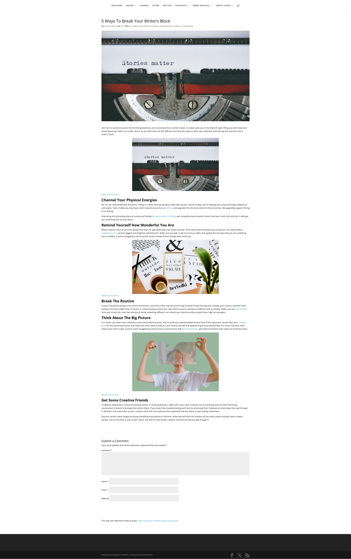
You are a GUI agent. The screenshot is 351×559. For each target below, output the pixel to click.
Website (105, 498)
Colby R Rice (109, 26)
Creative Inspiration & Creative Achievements (151, 26)
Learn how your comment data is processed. (158, 520)
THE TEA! (167, 6)
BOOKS (129, 6)
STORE (155, 6)
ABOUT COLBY (223, 6)
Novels (177, 26)
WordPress (147, 554)
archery (168, 208)
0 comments (187, 26)
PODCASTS (180, 6)
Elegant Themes (121, 554)
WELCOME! (116, 6)
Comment (106, 450)
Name (105, 481)
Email (104, 490)
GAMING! (144, 6)
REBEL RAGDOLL (201, 6)
